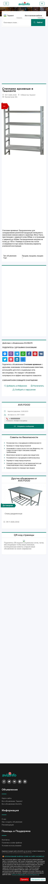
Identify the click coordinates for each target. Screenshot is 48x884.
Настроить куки (38, 879)
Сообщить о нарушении (25, 390)
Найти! (39, 22)
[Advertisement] (24, 53)
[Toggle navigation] (6, 3)
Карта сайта (6, 798)
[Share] (4, 353)
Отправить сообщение (25, 426)
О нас (4, 819)
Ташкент (10, 15)
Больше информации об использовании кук (25, 874)
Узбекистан (25, 95)
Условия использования (11, 846)
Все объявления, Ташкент (12, 801)
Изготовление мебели (33, 15)
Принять (24, 879)
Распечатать (38, 386)
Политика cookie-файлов (12, 843)
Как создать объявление (12, 822)
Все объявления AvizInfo (12, 804)
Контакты (6, 840)
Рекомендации (8, 825)
